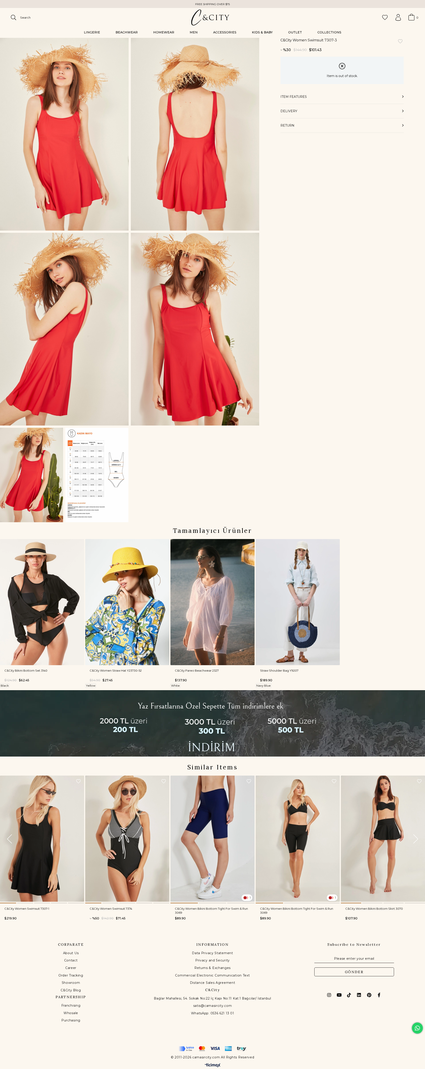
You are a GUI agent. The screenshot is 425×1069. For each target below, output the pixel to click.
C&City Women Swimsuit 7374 (111, 908)
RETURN (287, 125)
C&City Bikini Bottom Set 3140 (25, 670)
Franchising (71, 1005)
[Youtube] (339, 995)
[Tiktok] (349, 995)
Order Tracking (70, 975)
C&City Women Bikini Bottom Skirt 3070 (374, 908)
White (175, 685)
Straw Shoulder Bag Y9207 (279, 670)
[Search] (13, 17)
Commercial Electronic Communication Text (212, 975)
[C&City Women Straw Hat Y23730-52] (127, 602)
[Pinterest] (369, 995)
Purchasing (70, 1020)
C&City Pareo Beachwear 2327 (197, 670)
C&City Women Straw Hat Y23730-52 (116, 670)
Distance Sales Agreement (212, 983)
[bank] (212, 1048)
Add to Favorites (78, 781)
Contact (71, 960)
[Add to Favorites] (400, 42)
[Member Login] (398, 17)
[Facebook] (379, 995)
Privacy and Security (212, 960)
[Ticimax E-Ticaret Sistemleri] (212, 1065)
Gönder (354, 972)
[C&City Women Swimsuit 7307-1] (42, 839)
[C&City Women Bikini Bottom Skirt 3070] (383, 839)
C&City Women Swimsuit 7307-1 (26, 908)
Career (70, 968)
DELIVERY (288, 111)
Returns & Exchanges (212, 968)
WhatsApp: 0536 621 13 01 (212, 1013)
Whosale (71, 1013)
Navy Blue (263, 685)
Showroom (71, 983)
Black (5, 685)
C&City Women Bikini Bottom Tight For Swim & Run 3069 (211, 910)
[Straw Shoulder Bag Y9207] (298, 602)
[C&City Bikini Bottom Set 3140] (42, 602)
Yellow (90, 685)
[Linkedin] (359, 995)
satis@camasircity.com (212, 1006)
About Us (71, 953)
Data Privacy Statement (212, 953)
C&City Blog (71, 990)
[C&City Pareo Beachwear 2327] (212, 602)
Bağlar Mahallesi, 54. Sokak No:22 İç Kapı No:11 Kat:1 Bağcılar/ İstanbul (212, 998)
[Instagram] (329, 995)
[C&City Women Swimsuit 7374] (127, 839)
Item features (293, 97)
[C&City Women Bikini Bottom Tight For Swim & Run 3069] (212, 839)
